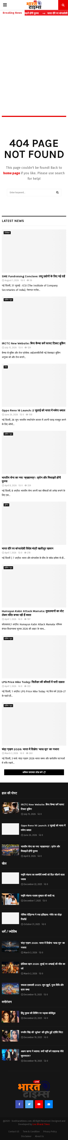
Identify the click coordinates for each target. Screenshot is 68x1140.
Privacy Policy (50, 1131)
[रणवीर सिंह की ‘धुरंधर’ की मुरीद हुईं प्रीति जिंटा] (10, 1036)
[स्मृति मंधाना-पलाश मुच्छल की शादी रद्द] (10, 899)
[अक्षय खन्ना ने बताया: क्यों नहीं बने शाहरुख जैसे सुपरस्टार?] (10, 1055)
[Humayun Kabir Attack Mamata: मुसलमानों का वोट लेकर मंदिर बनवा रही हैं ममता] (34, 586)
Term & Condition (31, 1131)
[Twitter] (29, 1104)
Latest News (13, 221)
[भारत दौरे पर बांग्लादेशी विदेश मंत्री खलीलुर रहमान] (34, 523)
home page (11, 173)
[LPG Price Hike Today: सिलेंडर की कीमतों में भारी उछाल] (34, 657)
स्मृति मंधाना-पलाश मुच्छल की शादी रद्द (37, 895)
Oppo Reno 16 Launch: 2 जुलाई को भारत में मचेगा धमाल (33, 410)
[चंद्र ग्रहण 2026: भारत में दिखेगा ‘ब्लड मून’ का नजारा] (34, 724)
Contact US (13, 1131)
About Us (39, 1136)
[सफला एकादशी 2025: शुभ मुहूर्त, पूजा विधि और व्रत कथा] (10, 988)
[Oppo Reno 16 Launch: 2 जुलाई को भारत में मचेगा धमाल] (34, 385)
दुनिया (6, 505)
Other (7, 233)
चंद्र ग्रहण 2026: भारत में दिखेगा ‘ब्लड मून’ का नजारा (30, 749)
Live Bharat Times (41, 1124)
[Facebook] (19, 1104)
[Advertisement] (34, 58)
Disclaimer (26, 1136)
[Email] (49, 1104)
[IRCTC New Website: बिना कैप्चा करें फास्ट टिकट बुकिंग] (34, 318)
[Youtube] (39, 1104)
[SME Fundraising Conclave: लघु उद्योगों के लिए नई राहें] (34, 251)
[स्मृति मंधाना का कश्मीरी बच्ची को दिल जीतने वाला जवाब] (10, 878)
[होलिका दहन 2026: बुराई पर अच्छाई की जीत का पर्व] (10, 967)
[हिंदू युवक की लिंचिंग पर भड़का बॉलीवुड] (10, 1016)
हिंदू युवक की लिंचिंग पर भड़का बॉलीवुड (38, 1013)
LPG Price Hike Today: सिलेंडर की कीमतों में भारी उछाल (33, 682)
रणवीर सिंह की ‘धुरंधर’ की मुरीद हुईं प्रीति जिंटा (42, 1032)
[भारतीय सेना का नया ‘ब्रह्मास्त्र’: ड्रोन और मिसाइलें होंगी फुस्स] (34, 452)
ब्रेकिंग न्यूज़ (8, 300)
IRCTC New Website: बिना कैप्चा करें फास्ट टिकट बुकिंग (33, 343)
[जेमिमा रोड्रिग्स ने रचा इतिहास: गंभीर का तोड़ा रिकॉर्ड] (10, 918)
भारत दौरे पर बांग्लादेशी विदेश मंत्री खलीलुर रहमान (27, 548)
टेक (6, 367)
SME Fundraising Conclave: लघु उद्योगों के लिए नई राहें (33, 276)
